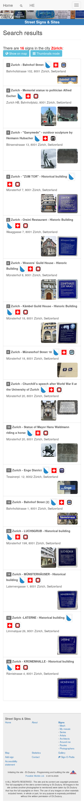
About (35, 722)
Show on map (17, 53)
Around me (65, 741)
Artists (63, 735)
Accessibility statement (11, 763)
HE (32, 5)
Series (63, 732)
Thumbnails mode (48, 53)
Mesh (62, 725)
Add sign (9, 757)
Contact (36, 757)
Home (8, 5)
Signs (61, 722)
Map (7, 752)
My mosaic (65, 728)
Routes (63, 745)
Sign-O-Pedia (67, 757)
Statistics (36, 752)
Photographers (67, 748)
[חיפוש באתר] (21, 5)
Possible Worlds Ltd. (35, 775)
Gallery (61, 752)
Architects (65, 738)
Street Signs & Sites (42, 22)
